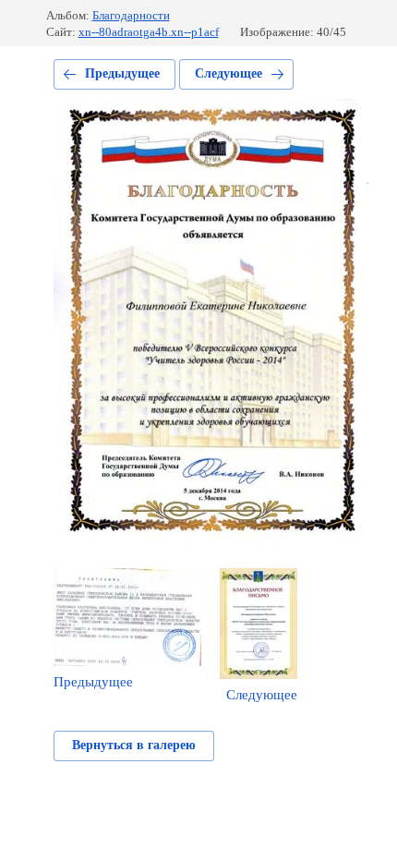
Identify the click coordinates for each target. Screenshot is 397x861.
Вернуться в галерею (134, 745)
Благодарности (131, 15)
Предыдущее (122, 73)
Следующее (228, 73)
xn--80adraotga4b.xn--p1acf (148, 32)
